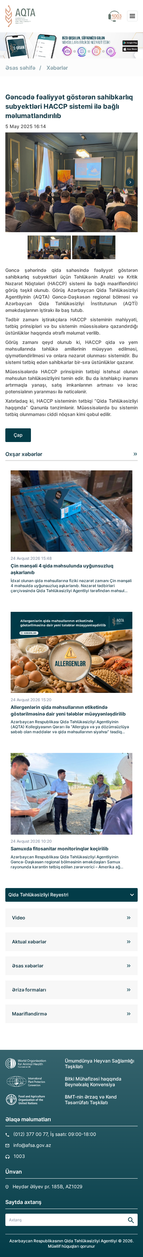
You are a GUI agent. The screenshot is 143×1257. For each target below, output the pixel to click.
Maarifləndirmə (29, 1013)
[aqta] (20, 16)
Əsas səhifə (20, 67)
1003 (19, 1156)
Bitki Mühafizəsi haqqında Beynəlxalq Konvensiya (93, 1081)
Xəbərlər (57, 67)
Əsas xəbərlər (28, 965)
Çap (18, 435)
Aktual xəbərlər (29, 941)
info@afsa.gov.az (32, 1145)
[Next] (130, 182)
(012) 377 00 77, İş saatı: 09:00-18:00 (54, 1134)
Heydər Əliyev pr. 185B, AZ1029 (47, 1186)
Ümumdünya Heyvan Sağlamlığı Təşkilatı (99, 1063)
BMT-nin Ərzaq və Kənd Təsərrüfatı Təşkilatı (91, 1099)
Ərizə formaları (29, 989)
